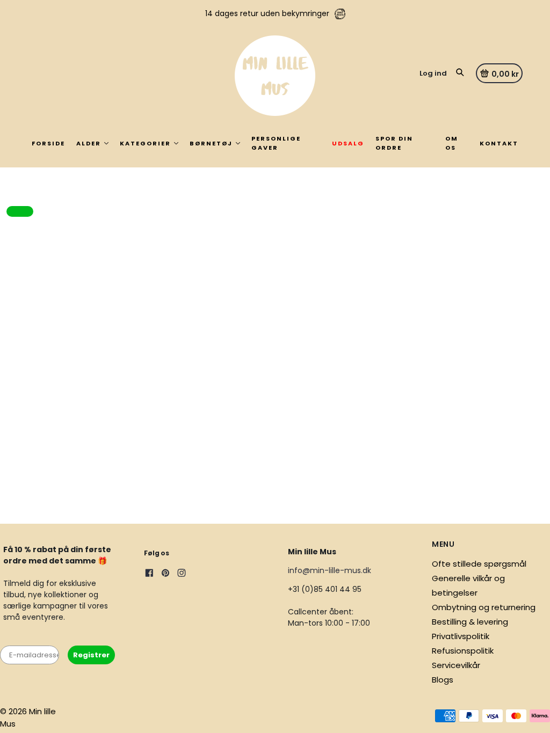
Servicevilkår (456, 665)
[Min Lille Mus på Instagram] (181, 574)
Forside (48, 143)
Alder (88, 143)
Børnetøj (211, 143)
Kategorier (145, 143)
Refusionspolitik (463, 650)
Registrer (91, 655)
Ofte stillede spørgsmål (479, 563)
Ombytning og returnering (483, 607)
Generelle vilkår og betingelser (468, 585)
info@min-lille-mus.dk (329, 570)
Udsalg (348, 143)
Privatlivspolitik (460, 636)
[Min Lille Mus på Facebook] (149, 574)
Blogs (442, 679)
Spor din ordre (394, 143)
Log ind (433, 73)
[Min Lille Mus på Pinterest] (165, 574)
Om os (451, 143)
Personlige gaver (276, 143)
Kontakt (499, 143)
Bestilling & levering (470, 621)
